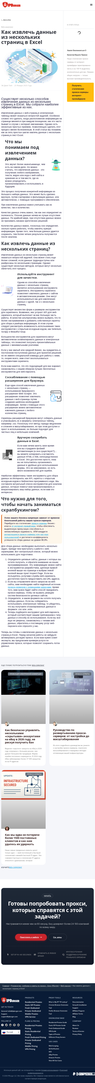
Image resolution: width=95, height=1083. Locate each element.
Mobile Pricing (31, 1046)
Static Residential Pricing (32, 1033)
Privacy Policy (77, 1034)
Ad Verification (54, 1049)
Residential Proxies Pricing (33, 1027)
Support (75, 1008)
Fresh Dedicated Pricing (35, 1037)
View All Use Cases (55, 1060)
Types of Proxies (54, 1034)
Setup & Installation (79, 1005)
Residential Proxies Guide (58, 1022)
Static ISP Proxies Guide (57, 1025)
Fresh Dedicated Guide (57, 1028)
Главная (5, 986)
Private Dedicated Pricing (33, 1041)
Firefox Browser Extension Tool (58, 1012)
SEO (50, 1052)
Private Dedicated (33, 1011)
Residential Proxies (33, 1002)
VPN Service (30, 1017)
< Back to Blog (6, 20)
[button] (47, 896)
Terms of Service (78, 1031)
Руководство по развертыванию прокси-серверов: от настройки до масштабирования (71, 734)
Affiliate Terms (77, 1014)
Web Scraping (53, 1046)
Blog (74, 1017)
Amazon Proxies (54, 1058)
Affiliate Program (78, 1011)
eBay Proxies (53, 1055)
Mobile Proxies (31, 1014)
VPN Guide (52, 1031)
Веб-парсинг (66, 986)
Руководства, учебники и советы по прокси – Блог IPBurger (35, 986)
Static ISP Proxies (32, 1005)
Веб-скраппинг (7, 27)
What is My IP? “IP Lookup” (58, 1002)
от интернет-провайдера (23, 526)
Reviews (75, 1028)
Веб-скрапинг (38, 665)
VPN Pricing (30, 1049)
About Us (75, 1025)
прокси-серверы (39, 523)
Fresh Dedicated (32, 1008)
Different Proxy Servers (57, 1037)
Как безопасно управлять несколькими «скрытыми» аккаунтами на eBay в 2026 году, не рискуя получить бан (22, 736)
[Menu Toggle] (91, 4)
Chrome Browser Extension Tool (58, 1006)
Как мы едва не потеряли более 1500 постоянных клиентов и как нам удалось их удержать (22, 839)
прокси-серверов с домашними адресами (29, 587)
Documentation (78, 1002)
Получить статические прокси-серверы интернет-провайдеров (80, 92)
